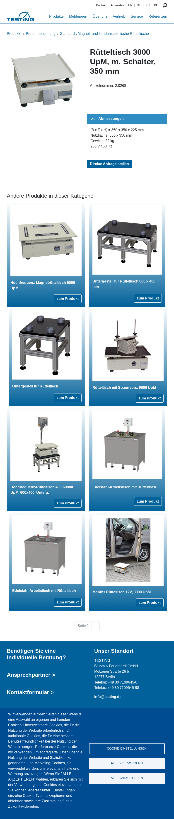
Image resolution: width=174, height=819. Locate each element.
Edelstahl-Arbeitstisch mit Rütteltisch (124, 487)
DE (139, 5)
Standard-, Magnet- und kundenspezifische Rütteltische (104, 34)
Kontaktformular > (30, 692)
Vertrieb (119, 16)
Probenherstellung (41, 34)
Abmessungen (111, 119)
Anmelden (117, 5)
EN (130, 5)
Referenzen (157, 16)
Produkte (56, 16)
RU (147, 5)
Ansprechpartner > (31, 675)
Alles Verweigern (127, 763)
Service (137, 16)
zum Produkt (68, 299)
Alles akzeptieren (127, 778)
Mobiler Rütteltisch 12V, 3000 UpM (121, 592)
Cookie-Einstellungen (127, 748)
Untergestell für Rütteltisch (35, 386)
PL (156, 5)
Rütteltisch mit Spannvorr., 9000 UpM (124, 387)
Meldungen (78, 16)
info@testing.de (107, 697)
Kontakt (101, 5)
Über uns (100, 16)
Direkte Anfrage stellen (109, 164)
